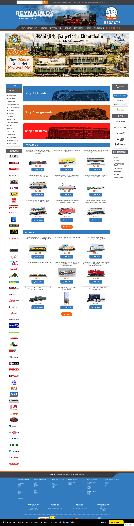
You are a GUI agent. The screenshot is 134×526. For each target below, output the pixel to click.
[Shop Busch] (14, 200)
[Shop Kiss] (14, 288)
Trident (53, 486)
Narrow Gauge (11, 119)
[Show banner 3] (66, 75)
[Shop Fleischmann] (14, 238)
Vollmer (36, 485)
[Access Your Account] (98, 28)
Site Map (103, 510)
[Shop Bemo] (14, 188)
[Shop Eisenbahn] (14, 207)
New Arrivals (67, 227)
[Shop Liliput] (14, 307)
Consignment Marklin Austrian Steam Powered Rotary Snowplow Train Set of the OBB (37, 151)
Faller (35, 482)
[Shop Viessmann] (14, 451)
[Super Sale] (43, 28)
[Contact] (68, 28)
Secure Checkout (120, 96)
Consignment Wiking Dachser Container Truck (67, 151)
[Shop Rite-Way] (14, 401)
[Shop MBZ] (14, 351)
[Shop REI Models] (14, 395)
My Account (79, 507)
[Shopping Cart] (78, 28)
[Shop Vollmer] (14, 457)
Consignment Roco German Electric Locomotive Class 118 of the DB (38, 201)
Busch (35, 490)
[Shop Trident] (14, 439)
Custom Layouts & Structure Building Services (119, 164)
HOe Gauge (10, 110)
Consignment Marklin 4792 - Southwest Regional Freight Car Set (95, 176)
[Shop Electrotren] (14, 213)
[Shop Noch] (14, 363)
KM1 (19, 497)
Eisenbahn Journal (91, 482)
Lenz (106, 485)
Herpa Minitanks (56, 482)
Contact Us (34, 505)
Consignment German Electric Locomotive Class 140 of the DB (38, 176)
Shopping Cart (99, 2)
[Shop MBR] (14, 345)
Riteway (89, 487)
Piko (19, 486)
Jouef (19, 493)
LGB (19, 489)
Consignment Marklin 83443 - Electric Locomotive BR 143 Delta (67, 201)
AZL (19, 494)
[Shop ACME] (14, 156)
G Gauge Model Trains (13, 107)
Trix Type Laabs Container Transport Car (38, 262)
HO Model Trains (11, 95)
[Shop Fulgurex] (14, 244)
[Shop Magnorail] (14, 332)
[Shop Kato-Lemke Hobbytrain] (14, 276)
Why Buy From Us (58, 2)
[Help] (61, 28)
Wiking (88, 493)
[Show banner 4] (68, 75)
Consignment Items (12, 140)
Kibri (35, 483)
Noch (35, 484)
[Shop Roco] (14, 413)
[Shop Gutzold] (14, 250)
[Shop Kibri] (14, 282)
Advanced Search (13, 86)
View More (66, 314)
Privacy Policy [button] (69, 522)
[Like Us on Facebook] (106, 28)
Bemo (19, 491)
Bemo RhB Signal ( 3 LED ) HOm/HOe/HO (66, 288)
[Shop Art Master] (14, 175)
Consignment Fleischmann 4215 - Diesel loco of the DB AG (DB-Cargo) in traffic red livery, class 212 (96, 264)
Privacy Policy (117, 171)
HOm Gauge (10, 113)
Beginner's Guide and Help (55, 508)
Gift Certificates (118, 168)
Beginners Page (11, 137)
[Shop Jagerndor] (14, 263)
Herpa (88, 492)
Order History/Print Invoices (79, 508)
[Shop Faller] (14, 225)
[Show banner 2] (63, 75)
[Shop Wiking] (14, 464)
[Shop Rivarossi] (14, 407)
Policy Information (55, 507)
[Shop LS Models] (14, 319)
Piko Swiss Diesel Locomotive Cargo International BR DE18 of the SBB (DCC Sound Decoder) (66, 264)
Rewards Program (118, 177)
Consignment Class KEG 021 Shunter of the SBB (67, 238)
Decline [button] (104, 522)
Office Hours (103, 508)
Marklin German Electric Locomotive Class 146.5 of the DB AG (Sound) (67, 176)
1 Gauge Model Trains (13, 104)
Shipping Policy (33, 508)
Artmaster (54, 484)
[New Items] (53, 28)
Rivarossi (20, 492)
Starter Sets (10, 131)
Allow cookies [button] (116, 522)
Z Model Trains (11, 101)
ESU (106, 484)
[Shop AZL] (14, 182)
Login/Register (79, 505)
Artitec (35, 493)
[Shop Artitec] (14, 169)
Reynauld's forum (12, 143)
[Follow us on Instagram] (116, 28)
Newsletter (91, 2)
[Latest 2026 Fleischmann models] (67, 55)
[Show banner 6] (72, 75)
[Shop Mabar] (14, 326)
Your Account (76, 2)
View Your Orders (33, 507)
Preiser (36, 486)
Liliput (19, 485)
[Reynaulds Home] (19, 28)
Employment (103, 509)
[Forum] (88, 28)
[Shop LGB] (14, 313)
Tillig (19, 490)
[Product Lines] (32, 28)
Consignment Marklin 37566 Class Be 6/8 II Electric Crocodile (38, 288)
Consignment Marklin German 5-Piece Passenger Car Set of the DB (95, 151)
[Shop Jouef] (14, 269)
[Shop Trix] (14, 445)
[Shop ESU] (14, 219)
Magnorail (20, 498)
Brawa (19, 484)
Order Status (67, 2)
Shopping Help (55, 505)
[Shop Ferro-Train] (14, 232)
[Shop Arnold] (14, 163)
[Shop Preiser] (14, 376)
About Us (103, 505)
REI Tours (116, 160)
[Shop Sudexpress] (14, 426)
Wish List (84, 2)
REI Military (55, 480)
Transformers (11, 134)
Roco (19, 482)
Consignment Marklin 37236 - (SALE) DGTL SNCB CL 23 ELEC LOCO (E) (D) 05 (37, 238)
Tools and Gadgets (12, 122)
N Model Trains (11, 98)
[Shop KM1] (14, 294)
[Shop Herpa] (14, 257)
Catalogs (9, 128)
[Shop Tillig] (14, 432)
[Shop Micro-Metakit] (14, 357)
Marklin (19, 480)
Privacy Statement (33, 509)
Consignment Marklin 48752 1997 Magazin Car (95, 288)
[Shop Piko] (14, 370)
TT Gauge (10, 116)
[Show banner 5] (70, 75)
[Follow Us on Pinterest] (111, 28)
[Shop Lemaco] (14, 301)
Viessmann (107, 482)
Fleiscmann (21, 483)
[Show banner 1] (61, 75)
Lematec (70, 484)
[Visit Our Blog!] (109, 28)
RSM (35, 487)
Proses (36, 492)
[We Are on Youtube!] (113, 28)
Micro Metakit (71, 482)
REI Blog (116, 157)
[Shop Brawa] (14, 194)
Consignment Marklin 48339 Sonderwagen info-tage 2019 (96, 238)
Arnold (19, 495)
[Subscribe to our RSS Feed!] (119, 28)
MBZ (35, 491)
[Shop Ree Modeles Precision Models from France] (14, 382)
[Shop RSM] (14, 420)
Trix (18, 487)
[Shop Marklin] (14, 338)
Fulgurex (70, 483)
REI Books (10, 125)
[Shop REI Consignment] (14, 388)
